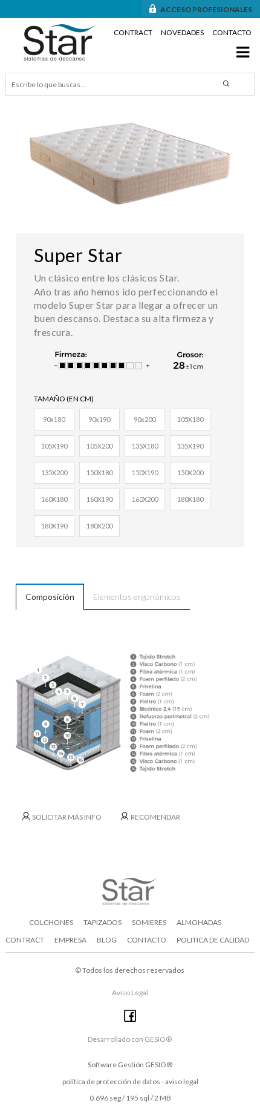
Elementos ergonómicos (137, 596)
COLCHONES (51, 922)
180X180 (190, 499)
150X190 (145, 472)
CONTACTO (146, 939)
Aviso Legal (130, 992)
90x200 (144, 419)
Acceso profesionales (206, 9)
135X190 (190, 446)
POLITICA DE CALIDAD (213, 939)
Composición (49, 596)
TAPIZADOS (102, 922)
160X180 (54, 499)
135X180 (145, 446)
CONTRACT (24, 939)
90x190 (99, 419)
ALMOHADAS (199, 922)
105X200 (99, 446)
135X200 (54, 472)
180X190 (54, 526)
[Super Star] (130, 163)
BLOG (107, 939)
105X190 (54, 446)
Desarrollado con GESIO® (130, 1039)
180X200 (99, 526)
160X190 (99, 499)
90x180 (54, 419)
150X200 (190, 472)
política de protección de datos (111, 1081)
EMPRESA (70, 939)
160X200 (145, 499)
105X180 (190, 419)
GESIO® (158, 1064)
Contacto (232, 32)
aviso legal (181, 1081)
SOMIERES (149, 922)
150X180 (99, 472)
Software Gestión (116, 1064)
